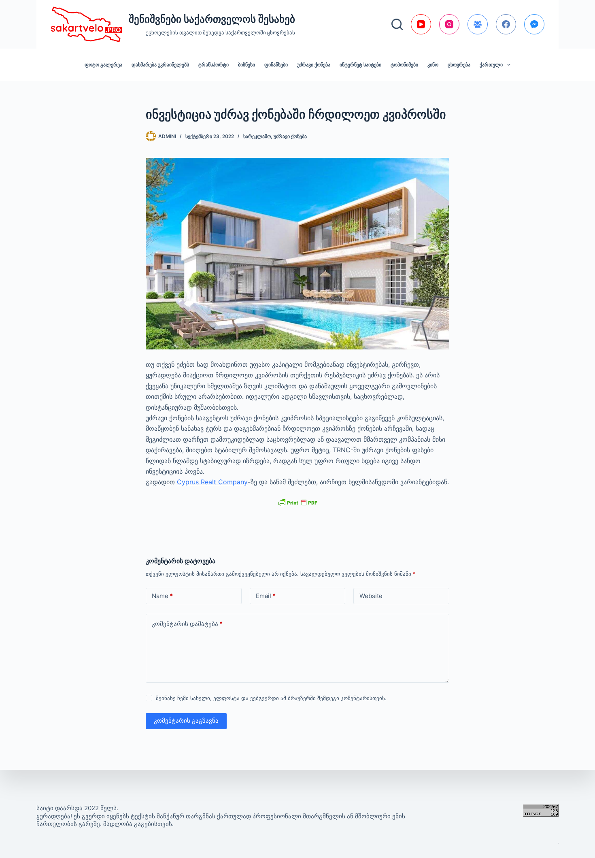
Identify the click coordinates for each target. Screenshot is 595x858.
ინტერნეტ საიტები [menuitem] (360, 65)
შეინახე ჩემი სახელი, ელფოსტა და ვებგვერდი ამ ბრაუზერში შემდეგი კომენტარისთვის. (271, 698)
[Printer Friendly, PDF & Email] (297, 502)
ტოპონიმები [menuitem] (404, 65)
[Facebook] (506, 24)
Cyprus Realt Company (212, 482)
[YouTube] (421, 24)
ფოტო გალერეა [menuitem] (103, 65)
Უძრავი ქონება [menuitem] (313, 65)
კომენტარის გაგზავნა (186, 720)
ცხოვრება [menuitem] (459, 65)
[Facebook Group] (478, 24)
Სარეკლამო (257, 136)
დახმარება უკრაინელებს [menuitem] (160, 65)
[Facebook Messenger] (534, 24)
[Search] (397, 24)
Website (370, 596)
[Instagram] (449, 24)
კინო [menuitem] (432, 65)
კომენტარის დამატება (187, 624)
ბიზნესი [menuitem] (246, 65)
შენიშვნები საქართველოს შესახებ (212, 19)
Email (266, 596)
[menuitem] (495, 65)
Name (162, 596)
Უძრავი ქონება (290, 136)
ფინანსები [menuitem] (276, 65)
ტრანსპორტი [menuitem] (213, 65)
